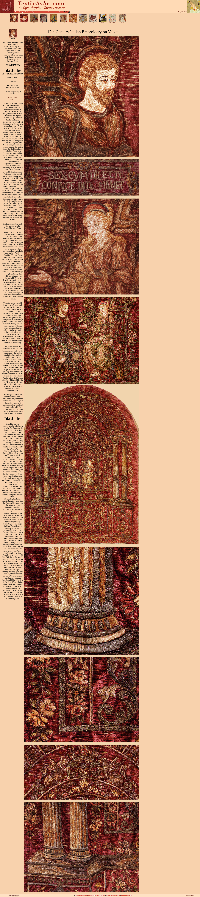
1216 (63, 22)
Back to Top (190, 895)
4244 (122, 22)
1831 (93, 22)
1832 (102, 22)
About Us (78, 895)
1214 (53, 22)
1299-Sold (73, 22)
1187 (43, 22)
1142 (33, 22)
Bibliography (116, 895)
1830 (83, 22)
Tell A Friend (101, 895)
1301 (24, 22)
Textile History (92, 895)
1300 (14, 22)
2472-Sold (112, 22)
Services (109, 895)
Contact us (128, 895)
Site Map (84, 895)
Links (123, 895)
